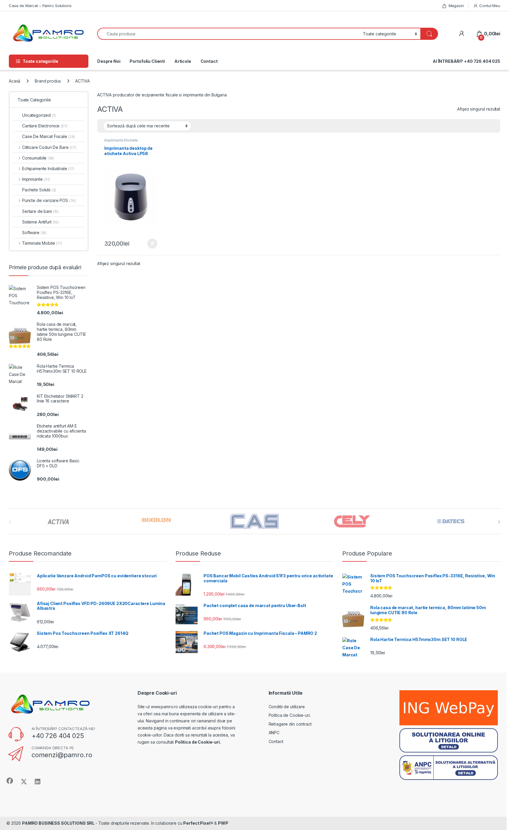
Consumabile (38, 157)
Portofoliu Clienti (147, 61)
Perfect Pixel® (198, 823)
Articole (182, 61)
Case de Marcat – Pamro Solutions (40, 5)
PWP (223, 823)
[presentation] (499, 522)
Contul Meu (489, 5)
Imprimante (36, 179)
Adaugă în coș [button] (150, 244)
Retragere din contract (290, 724)
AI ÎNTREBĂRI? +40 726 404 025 (466, 61)
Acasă (14, 80)
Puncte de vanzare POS (49, 200)
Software (34, 232)
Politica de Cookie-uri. (290, 715)
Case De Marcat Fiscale (48, 136)
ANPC (274, 732)
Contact (209, 61)
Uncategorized (39, 115)
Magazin (456, 5)
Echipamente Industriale (48, 168)
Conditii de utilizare (287, 706)
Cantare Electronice (44, 125)
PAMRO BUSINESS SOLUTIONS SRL (58, 823)
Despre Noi (108, 61)
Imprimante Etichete (121, 140)
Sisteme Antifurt (40, 221)
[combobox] (228, 34)
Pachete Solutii (39, 189)
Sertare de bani (40, 211)
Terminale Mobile (42, 243)
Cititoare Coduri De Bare (49, 147)
